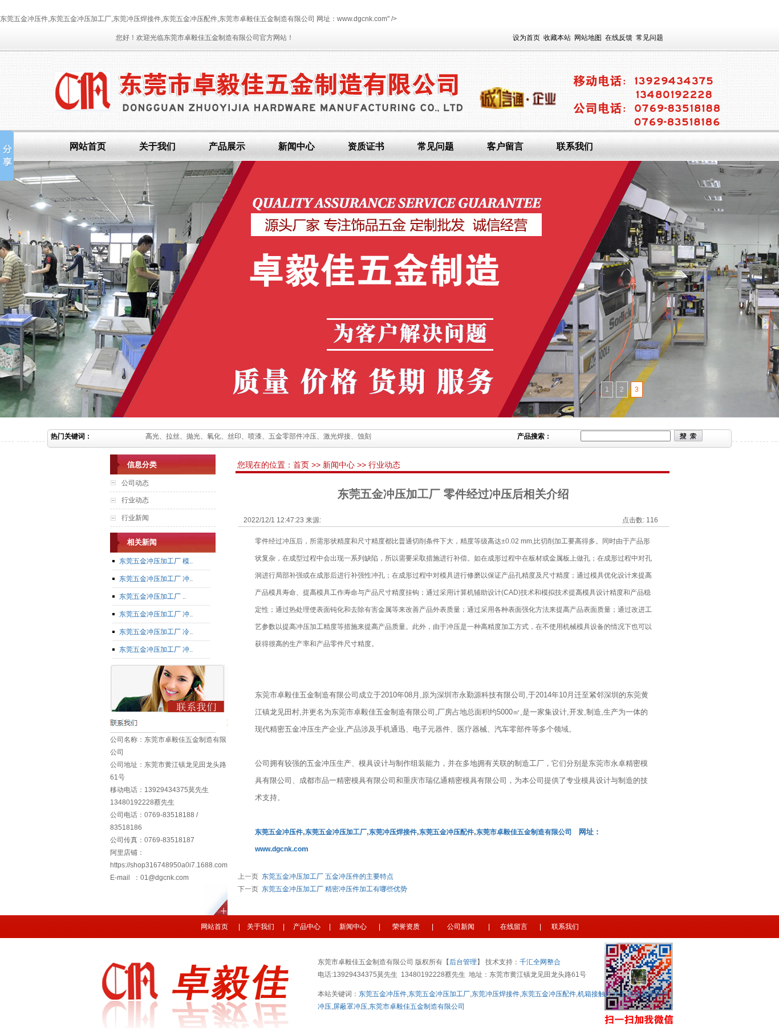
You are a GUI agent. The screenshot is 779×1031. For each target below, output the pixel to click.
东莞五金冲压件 (383, 994)
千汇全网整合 (540, 962)
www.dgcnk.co (278, 849)
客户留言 (505, 146)
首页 (302, 464)
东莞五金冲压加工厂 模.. (156, 561)
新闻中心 (296, 146)
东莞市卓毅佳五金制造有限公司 (524, 832)
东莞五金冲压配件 (548, 994)
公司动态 (135, 483)
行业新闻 (135, 518)
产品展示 (227, 146)
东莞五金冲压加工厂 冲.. (156, 579)
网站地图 (588, 38)
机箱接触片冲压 (602, 994)
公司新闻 (459, 927)
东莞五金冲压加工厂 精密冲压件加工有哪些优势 (332, 889)
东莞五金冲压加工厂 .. (152, 596)
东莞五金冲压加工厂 (439, 994)
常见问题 (649, 38)
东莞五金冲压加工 (332, 832)
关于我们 (157, 146)
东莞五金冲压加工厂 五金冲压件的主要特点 (325, 876)
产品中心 (306, 927)
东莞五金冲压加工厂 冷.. (156, 632)
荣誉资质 (408, 927)
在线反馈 (618, 38)
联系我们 (575, 146)
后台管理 (463, 962)
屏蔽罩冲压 (350, 1006)
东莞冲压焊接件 (496, 994)
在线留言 (513, 927)
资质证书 (366, 146)
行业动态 (135, 500)
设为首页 (526, 38)
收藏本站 (557, 38)
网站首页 (88, 146)
